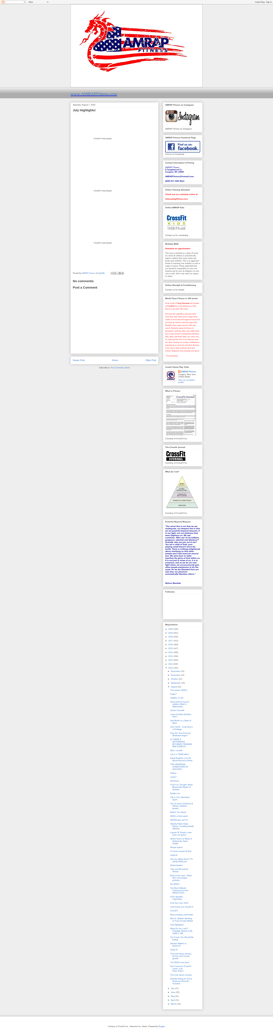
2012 (170, 660)
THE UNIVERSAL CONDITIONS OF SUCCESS (179, 766)
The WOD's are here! (179, 962)
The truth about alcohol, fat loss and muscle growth (181, 956)
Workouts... (175, 781)
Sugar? (173, 694)
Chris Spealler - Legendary (177, 898)
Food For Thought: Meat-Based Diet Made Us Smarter (181, 787)
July (173, 988)
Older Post (150, 360)
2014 (170, 652)
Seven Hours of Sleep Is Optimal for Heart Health (181, 841)
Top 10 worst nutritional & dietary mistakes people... (181, 806)
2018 (170, 637)
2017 (170, 641)
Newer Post (79, 360)
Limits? (173, 777)
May (173, 996)
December (176, 671)
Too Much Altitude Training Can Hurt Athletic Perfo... (179, 890)
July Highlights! (177, 925)
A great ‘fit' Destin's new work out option (181, 833)
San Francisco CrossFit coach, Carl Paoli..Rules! (180, 968)
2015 (170, 648)
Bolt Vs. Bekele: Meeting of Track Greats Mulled (181, 919)
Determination (176, 865)
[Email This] (111, 273)
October (175, 679)
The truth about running (181, 975)
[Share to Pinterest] (122, 273)
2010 (170, 668)
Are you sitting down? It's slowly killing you (181, 860)
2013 (170, 656)
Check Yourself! (177, 710)
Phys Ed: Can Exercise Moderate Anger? (180, 734)
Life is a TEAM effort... (180, 754)
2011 (170, 664)
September (176, 683)
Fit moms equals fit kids (180, 851)
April (173, 1000)
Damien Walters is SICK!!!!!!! (178, 944)
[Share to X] (117, 273)
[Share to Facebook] (120, 273)
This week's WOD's (179, 690)
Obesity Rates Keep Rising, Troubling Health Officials (182, 826)
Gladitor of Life (176, 698)
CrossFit (174, 910)
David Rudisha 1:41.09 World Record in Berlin (181, 759)
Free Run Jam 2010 (179, 903)
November (176, 675)
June (173, 992)
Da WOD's (175, 884)
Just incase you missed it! (181, 907)
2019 (170, 633)
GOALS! (174, 855)
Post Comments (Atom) (120, 368)
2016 (170, 644)
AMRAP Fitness (188, 371)
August (174, 687)
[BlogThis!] (114, 273)
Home (115, 360)
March (174, 1004)
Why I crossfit (176, 750)
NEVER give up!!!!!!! (179, 820)
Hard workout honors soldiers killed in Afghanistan (179, 704)
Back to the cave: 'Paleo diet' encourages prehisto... (181, 877)
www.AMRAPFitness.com (94, 94)
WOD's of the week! (179, 816)
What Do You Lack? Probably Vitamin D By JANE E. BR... (181, 930)
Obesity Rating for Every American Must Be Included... (181, 981)
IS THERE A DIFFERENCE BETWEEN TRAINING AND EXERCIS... (181, 743)
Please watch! (176, 847)
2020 (170, 629)
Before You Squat (178, 812)
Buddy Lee (175, 793)
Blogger (162, 1026)
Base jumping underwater (181, 914)
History (173, 773)
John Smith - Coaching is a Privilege (181, 728)
